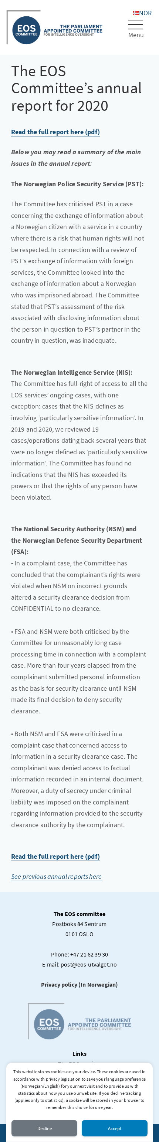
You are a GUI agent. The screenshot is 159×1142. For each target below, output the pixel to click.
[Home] (55, 26)
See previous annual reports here (56, 876)
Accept (114, 1128)
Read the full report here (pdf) (55, 132)
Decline (44, 1128)
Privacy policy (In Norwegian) (79, 984)
